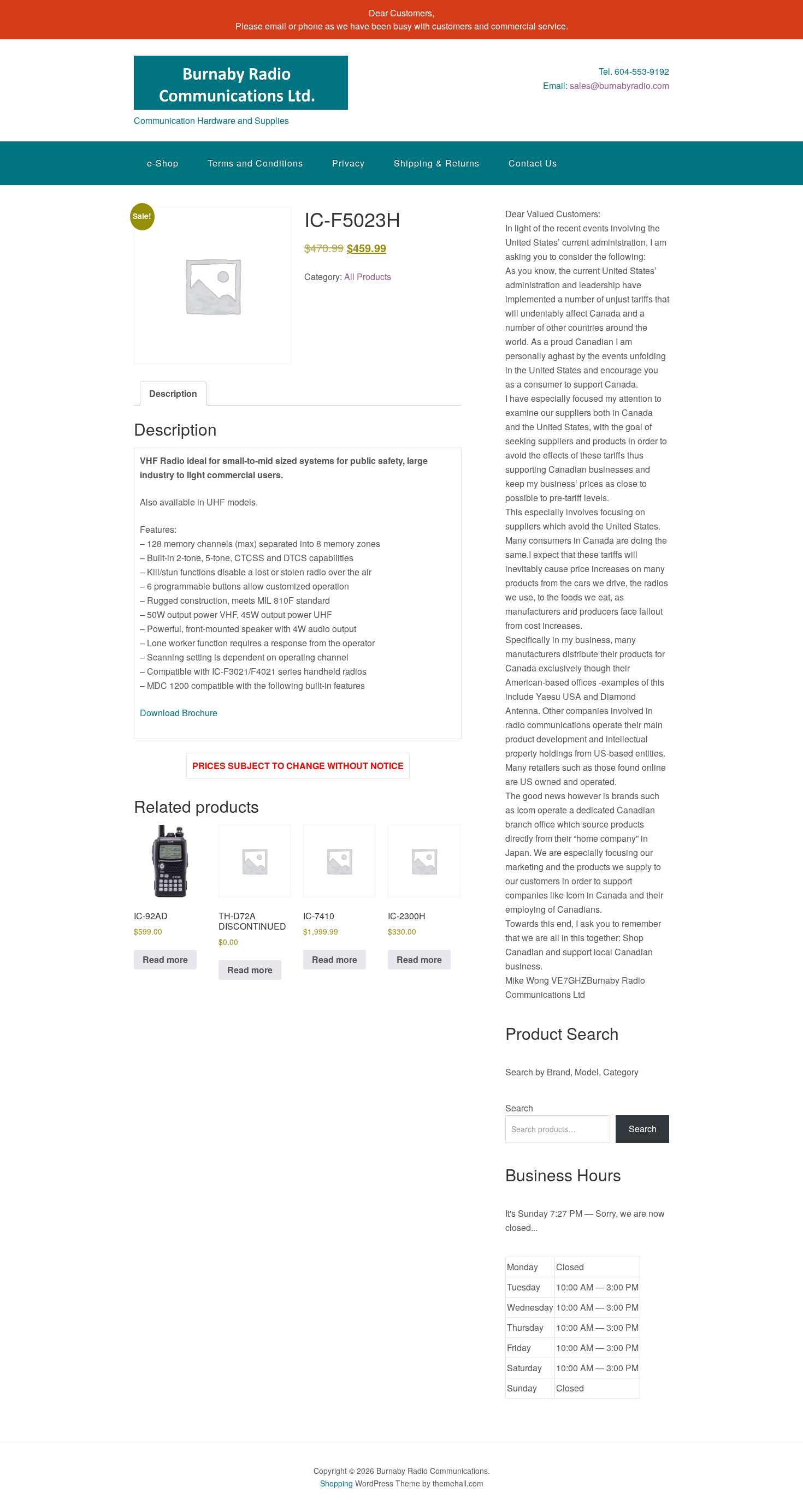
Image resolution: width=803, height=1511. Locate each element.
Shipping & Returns (437, 163)
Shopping (336, 1483)
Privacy (348, 163)
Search (519, 1108)
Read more (165, 959)
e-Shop (163, 163)
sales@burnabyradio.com (619, 85)
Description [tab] (173, 393)
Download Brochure (178, 712)
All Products (367, 276)
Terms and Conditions (255, 163)
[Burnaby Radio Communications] (241, 99)
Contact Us (533, 163)
